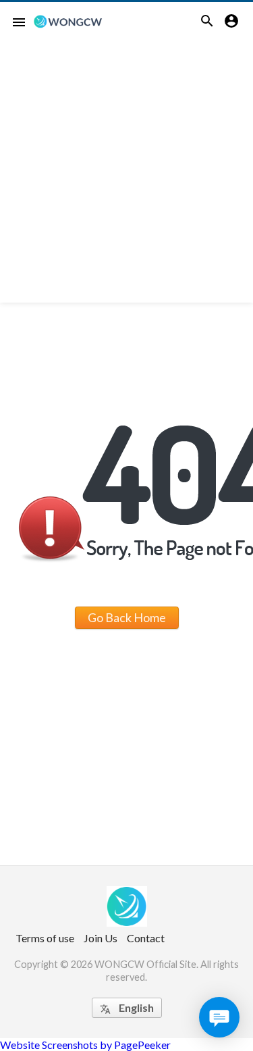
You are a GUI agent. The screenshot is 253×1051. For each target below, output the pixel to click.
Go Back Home (127, 617)
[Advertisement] (126, 176)
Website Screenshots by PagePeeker (85, 1044)
